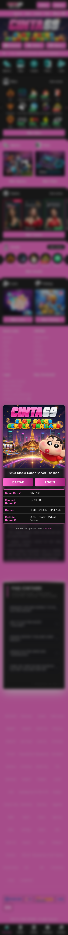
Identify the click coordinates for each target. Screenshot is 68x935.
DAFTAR (18, 482)
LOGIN (50, 482)
